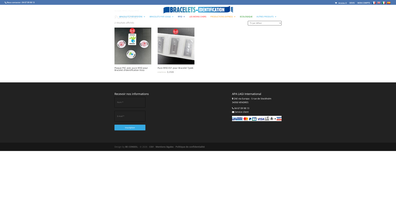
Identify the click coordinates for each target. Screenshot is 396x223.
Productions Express (221, 16)
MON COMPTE (363, 3)
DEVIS (352, 3)
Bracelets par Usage (160, 16)
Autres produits (265, 16)
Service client (242, 111)
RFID (180, 16)
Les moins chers (197, 16)
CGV (151, 146)
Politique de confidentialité (190, 146)
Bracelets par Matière (130, 16)
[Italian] (384, 2)
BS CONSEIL (131, 146)
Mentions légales (165, 146)
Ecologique (246, 16)
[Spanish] (389, 2)
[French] (374, 2)
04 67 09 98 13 (28, 2)
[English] (379, 2)
